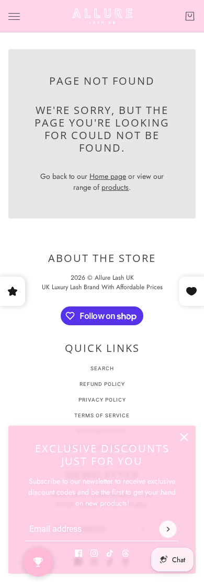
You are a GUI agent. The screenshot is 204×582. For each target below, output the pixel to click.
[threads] (125, 553)
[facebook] (78, 553)
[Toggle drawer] (14, 16)
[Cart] (190, 16)
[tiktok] (110, 553)
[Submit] (168, 529)
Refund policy (102, 384)
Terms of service (102, 415)
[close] (184, 437)
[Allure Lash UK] (102, 16)
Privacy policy (102, 400)
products (115, 187)
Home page (107, 176)
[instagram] (94, 553)
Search (102, 368)
